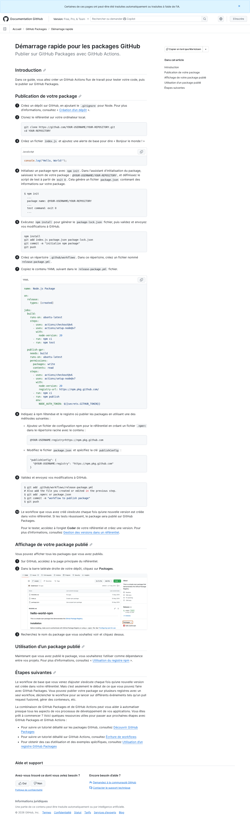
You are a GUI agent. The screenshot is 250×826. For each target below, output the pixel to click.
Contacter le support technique (111, 787)
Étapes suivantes (33, 672)
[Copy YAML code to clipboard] (141, 279)
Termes (46, 812)
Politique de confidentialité (28, 790)
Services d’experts (105, 812)
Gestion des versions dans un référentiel (91, 532)
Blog (121, 812)
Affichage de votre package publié (51, 544)
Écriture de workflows (121, 737)
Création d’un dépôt (73, 110)
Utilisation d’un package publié (47, 646)
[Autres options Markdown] (206, 49)
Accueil (17, 29)
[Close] (239, 6)
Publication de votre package (46, 96)
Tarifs (87, 812)
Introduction (28, 70)
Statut (77, 812)
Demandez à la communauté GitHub (114, 782)
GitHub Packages (36, 29)
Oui (24, 783)
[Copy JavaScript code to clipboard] (141, 151)
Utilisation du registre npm (111, 660)
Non (39, 783)
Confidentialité (62, 812)
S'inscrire (238, 18)
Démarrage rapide (62, 29)
